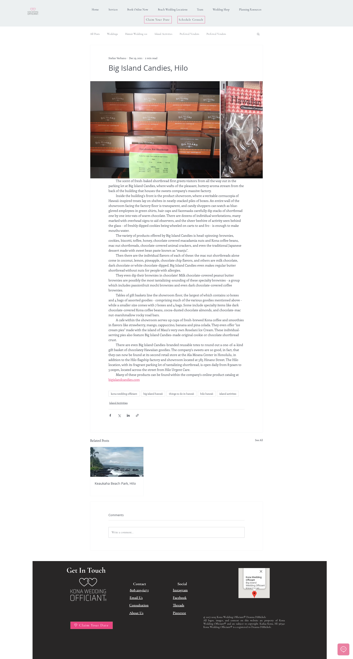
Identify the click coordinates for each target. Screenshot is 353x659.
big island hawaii (153, 393)
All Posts (95, 34)
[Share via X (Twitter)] (119, 415)
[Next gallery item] (258, 129)
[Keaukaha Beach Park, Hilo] (116, 462)
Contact (139, 584)
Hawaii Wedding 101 (136, 34)
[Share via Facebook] (110, 415)
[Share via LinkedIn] (128, 415)
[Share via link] (137, 415)
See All (259, 440)
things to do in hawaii (181, 393)
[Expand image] (155, 129)
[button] (250, 9)
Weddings (112, 34)
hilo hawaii (206, 393)
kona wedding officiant (124, 393)
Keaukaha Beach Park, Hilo (115, 483)
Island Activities (163, 34)
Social (182, 584)
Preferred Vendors (189, 34)
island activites (227, 393)
